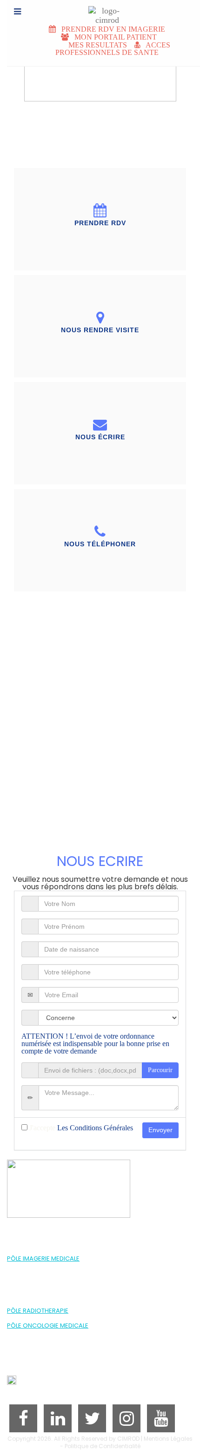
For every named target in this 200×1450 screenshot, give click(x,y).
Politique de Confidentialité (102, 1446)
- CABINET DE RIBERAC (37, 1288)
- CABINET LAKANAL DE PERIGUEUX (52, 1281)
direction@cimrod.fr (50, 1382)
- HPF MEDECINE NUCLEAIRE (43, 1273)
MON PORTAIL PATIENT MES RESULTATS (100, 41)
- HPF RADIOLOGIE (30, 1266)
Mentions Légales (168, 1439)
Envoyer (160, 1130)
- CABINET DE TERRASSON (42, 1296)
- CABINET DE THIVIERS (37, 1303)
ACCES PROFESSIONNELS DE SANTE (112, 48)
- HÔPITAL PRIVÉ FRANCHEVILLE (47, 1318)
